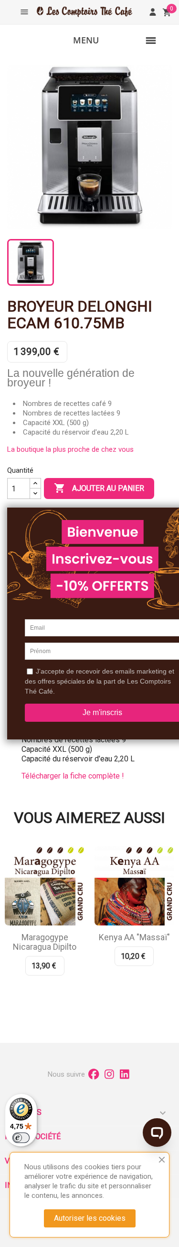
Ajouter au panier (99, 488)
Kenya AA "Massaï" (134, 937)
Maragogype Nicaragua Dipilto (44, 942)
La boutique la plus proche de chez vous (70, 449)
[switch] (21, 1138)
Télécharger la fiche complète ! (72, 775)
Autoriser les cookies (90, 1218)
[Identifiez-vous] (153, 12)
